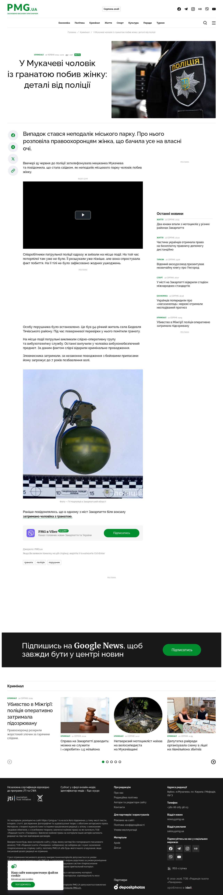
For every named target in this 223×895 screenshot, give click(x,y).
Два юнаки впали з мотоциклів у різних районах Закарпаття (183, 225)
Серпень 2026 (111, 9)
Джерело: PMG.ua (33, 549)
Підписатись (121, 533)
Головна (72, 32)
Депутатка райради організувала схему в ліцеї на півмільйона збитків (187, 745)
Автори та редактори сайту (130, 802)
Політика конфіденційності (129, 825)
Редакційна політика (126, 797)
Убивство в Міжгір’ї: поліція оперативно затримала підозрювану (183, 324)
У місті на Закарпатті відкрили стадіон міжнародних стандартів (182, 284)
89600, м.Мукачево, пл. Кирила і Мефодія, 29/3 (191, 793)
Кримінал (94, 23)
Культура (133, 23)
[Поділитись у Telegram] (13, 147)
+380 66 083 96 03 (177, 807)
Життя (108, 23)
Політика (79, 23)
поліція (41, 562)
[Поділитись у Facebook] (13, 135)
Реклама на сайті (124, 820)
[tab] (103, 762)
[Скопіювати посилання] (13, 171)
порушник (54, 562)
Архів (117, 842)
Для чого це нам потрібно (22, 879)
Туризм (160, 23)
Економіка (64, 23)
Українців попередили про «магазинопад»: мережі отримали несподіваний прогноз (180, 304)
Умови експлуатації (125, 829)
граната (28, 562)
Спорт (120, 23)
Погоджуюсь (23, 884)
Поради (147, 23)
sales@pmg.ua (175, 831)
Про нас (119, 792)
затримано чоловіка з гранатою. (47, 516)
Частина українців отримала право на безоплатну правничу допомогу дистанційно (180, 246)
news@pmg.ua (175, 819)
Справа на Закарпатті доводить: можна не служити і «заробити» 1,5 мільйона (85, 745)
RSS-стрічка (179, 868)
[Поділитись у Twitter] (13, 159)
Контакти (119, 807)
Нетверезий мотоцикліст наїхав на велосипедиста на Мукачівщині (138, 745)
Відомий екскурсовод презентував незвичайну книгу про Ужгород (180, 265)
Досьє (117, 847)
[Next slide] (213, 762)
